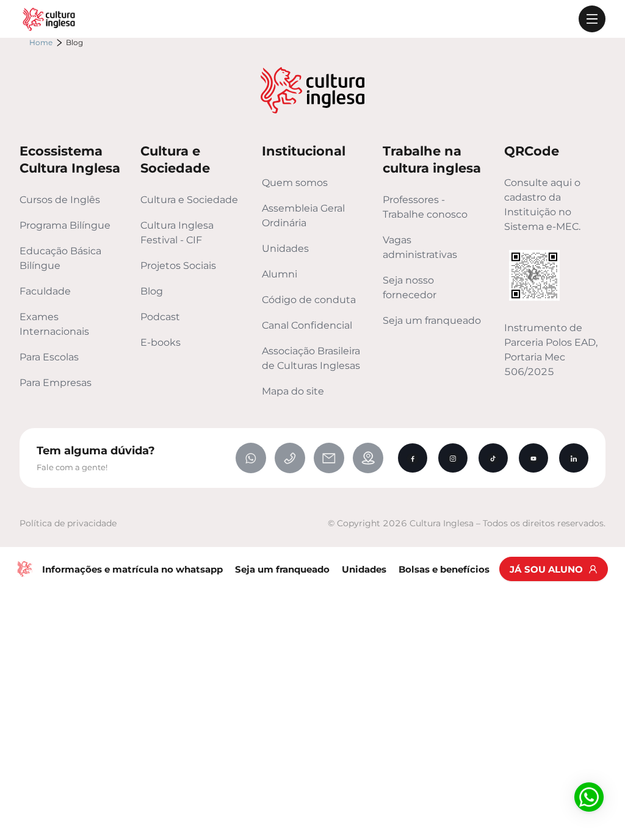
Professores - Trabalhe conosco (425, 207)
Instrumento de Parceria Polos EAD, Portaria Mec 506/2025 (551, 349)
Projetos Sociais (178, 265)
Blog (151, 291)
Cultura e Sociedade (189, 200)
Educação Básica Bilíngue (60, 258)
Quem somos (295, 182)
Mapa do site (293, 391)
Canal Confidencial (307, 325)
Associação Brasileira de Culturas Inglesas (311, 358)
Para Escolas (49, 357)
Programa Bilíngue (65, 225)
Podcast (160, 317)
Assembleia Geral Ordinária (303, 215)
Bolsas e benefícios (444, 569)
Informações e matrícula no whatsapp (132, 569)
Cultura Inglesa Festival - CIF (177, 233)
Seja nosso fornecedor (409, 287)
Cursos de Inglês (60, 200)
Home (40, 42)
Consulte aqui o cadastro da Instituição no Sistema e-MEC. (542, 204)
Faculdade (45, 291)
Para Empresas (56, 382)
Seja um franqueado (432, 320)
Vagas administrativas (420, 247)
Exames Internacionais (54, 324)
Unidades (285, 248)
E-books (160, 342)
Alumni (279, 274)
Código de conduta (309, 300)
